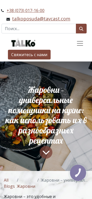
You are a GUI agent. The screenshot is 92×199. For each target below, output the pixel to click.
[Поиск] (81, 28)
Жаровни (26, 186)
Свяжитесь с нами (29, 54)
